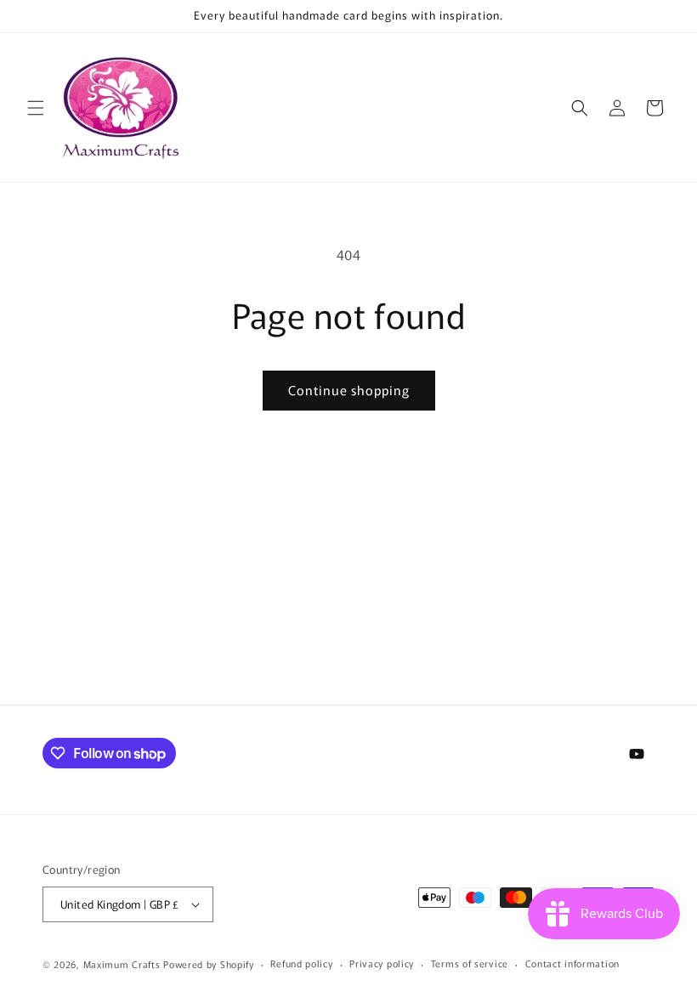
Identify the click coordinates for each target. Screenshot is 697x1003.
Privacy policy (381, 963)
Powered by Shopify (208, 964)
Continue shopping (349, 390)
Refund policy (301, 963)
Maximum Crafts (122, 964)
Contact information (572, 963)
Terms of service (469, 963)
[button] (35, 108)
